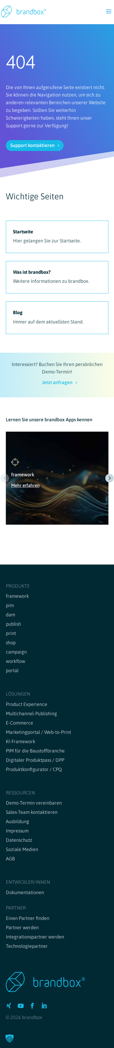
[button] (109, 478)
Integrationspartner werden (35, 937)
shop (11, 642)
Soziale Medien (22, 849)
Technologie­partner (27, 946)
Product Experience (26, 704)
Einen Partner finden (27, 918)
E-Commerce (19, 723)
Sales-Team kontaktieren (32, 812)
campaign (16, 652)
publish (13, 624)
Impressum (17, 831)
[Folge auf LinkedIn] (44, 1006)
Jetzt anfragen (57, 382)
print (11, 633)
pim (10, 605)
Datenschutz (19, 840)
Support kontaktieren (32, 145)
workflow (15, 661)
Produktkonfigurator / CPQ (34, 769)
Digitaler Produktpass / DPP (35, 760)
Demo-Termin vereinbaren (34, 803)
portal (12, 670)
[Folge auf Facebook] (32, 1006)
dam (10, 614)
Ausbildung (17, 821)
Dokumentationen (25, 892)
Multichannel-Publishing (31, 713)
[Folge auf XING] (9, 1006)
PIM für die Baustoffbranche (35, 751)
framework (17, 596)
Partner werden (22, 927)
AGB (10, 858)
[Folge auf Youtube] (21, 1006)
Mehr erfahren (25, 485)
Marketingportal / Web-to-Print (38, 732)
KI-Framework (20, 741)
